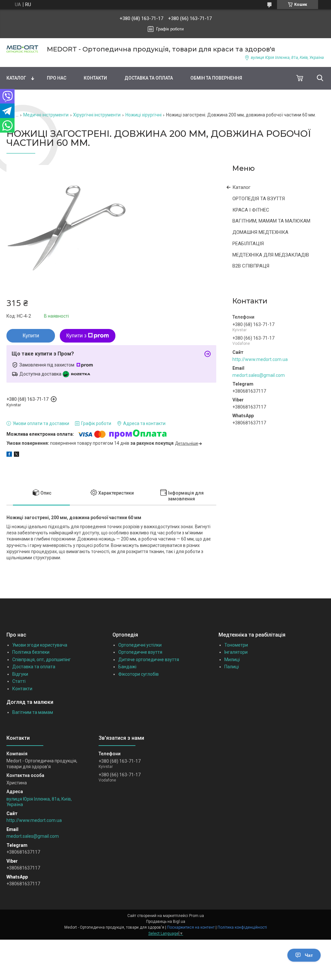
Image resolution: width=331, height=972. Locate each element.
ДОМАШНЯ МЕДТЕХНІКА (260, 232)
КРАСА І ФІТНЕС (250, 210)
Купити (31, 335)
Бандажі (127, 666)
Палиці (231, 666)
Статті (19, 681)
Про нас (56, 78)
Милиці (232, 659)
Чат (309, 955)
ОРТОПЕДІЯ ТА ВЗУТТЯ (258, 199)
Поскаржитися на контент (191, 927)
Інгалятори (236, 652)
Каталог (16, 78)
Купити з (76, 335)
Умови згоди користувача (39, 645)
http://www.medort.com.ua (260, 359)
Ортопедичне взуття (140, 652)
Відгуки (20, 674)
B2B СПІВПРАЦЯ (250, 266)
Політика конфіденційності (242, 927)
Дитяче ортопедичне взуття (148, 659)
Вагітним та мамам (32, 712)
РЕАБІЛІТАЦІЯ (248, 243)
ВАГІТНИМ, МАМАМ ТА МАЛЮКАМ (271, 221)
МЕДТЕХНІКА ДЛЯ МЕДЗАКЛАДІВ (270, 255)
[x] (16, 455)
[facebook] (9, 455)
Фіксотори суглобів (138, 674)
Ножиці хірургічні (143, 114)
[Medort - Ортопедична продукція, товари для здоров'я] (22, 49)
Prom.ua (196, 915)
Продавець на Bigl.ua (165, 921)
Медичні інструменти (46, 114)
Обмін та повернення (216, 78)
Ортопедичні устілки (140, 645)
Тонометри (236, 645)
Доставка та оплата (148, 78)
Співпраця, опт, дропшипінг (41, 659)
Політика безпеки (30, 652)
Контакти (95, 78)
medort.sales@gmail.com (258, 375)
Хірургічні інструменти (97, 114)
